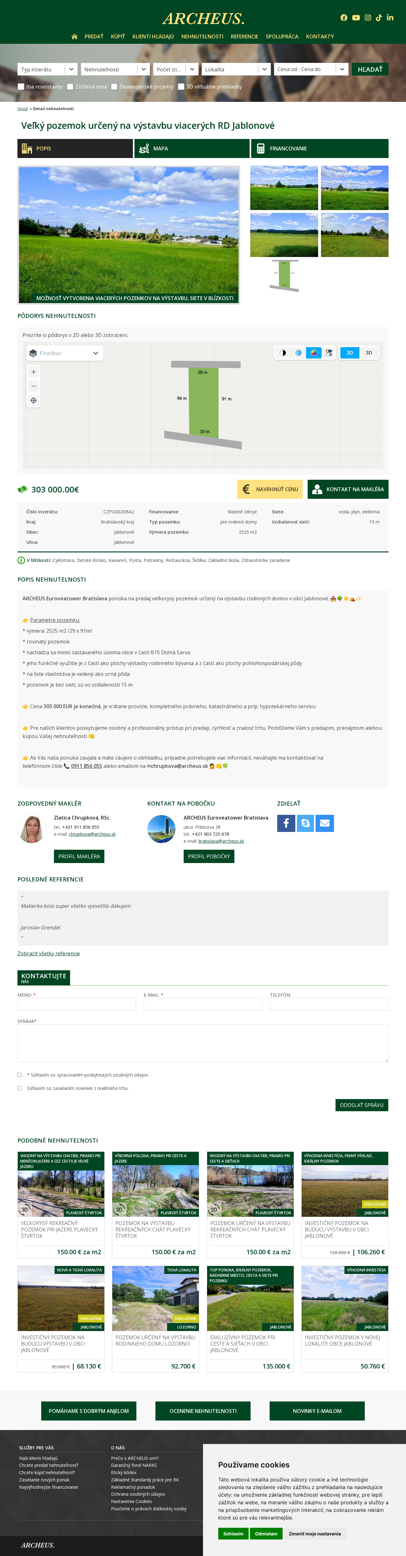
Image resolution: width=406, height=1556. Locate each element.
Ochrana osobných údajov (138, 1494)
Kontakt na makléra (355, 489)
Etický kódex (123, 1472)
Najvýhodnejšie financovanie (48, 1487)
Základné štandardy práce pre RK (145, 1480)
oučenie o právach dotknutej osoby (150, 1509)
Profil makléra (79, 856)
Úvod (74, 36)
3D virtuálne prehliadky (214, 86)
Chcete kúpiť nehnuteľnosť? (47, 1472)
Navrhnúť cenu (277, 489)
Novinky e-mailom (317, 1411)
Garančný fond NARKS (134, 1465)
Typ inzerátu (36, 69)
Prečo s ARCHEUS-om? (134, 1458)
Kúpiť (118, 36)
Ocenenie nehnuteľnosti (203, 1411)
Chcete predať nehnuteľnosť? (48, 1465)
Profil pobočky (209, 856)
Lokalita (214, 69)
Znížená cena (91, 86)
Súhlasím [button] (233, 1533)
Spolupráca (282, 36)
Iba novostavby (44, 86)
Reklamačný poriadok (133, 1487)
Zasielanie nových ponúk (44, 1480)
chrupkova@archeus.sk (92, 834)
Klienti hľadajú (153, 36)
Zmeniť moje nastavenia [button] (315, 1533)
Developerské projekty (147, 86)
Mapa (161, 148)
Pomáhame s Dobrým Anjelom (89, 1411)
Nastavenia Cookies (131, 1501)
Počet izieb (170, 69)
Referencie (244, 36)
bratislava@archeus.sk (221, 841)
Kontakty (320, 36)
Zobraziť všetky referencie (48, 953)
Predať (94, 36)
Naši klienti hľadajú (38, 1458)
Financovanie (288, 148)
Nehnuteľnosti (202, 36)
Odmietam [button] (266, 1533)
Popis (43, 148)
